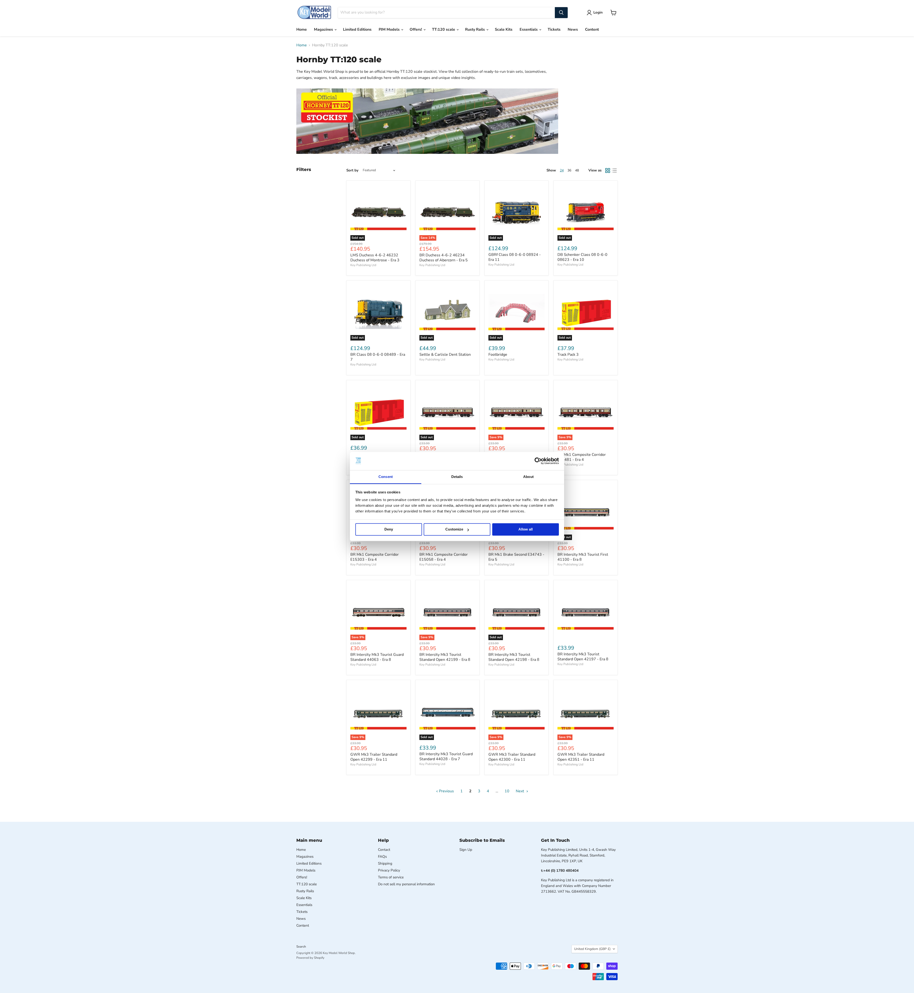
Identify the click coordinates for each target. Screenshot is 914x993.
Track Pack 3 (568, 354)
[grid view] (607, 170)
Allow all (525, 529)
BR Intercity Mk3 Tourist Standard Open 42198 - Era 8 (513, 657)
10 (507, 791)
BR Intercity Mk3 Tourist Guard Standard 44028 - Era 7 (446, 756)
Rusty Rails (475, 29)
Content (592, 29)
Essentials (529, 29)
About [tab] (528, 477)
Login (598, 12)
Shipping (385, 863)
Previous (446, 791)
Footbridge (497, 354)
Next (520, 791)
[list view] (614, 170)
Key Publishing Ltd (363, 265)
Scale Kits (503, 29)
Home (301, 29)
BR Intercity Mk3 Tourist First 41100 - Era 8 (582, 557)
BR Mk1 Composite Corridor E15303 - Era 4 (374, 557)
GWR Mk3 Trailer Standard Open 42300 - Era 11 (511, 757)
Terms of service (391, 877)
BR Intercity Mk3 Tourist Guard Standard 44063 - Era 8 (377, 657)
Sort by (352, 170)
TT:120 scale (444, 29)
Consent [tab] (385, 477)
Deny (388, 529)
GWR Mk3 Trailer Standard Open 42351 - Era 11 (580, 757)
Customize (454, 529)
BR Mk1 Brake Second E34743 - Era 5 (516, 557)
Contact (384, 849)
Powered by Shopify (310, 958)
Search (301, 946)
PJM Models (390, 29)
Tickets (554, 29)
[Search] (561, 12)
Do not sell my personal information (406, 884)
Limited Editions (357, 29)
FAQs (382, 856)
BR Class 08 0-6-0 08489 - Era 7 (377, 357)
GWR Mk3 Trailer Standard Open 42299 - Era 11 (373, 757)
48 (577, 170)
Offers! (416, 29)
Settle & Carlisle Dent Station (445, 354)
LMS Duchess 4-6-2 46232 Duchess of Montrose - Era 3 (374, 258)
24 (562, 170)
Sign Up (465, 849)
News (573, 29)
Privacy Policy (389, 870)
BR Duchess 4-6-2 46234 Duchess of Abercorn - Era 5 (443, 258)
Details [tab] (457, 477)
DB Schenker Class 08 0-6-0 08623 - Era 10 (582, 257)
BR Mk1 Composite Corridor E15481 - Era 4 (581, 457)
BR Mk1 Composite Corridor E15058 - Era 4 (443, 557)
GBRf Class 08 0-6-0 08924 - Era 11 (514, 257)
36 (569, 170)
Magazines (324, 29)
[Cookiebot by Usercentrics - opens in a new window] (538, 461)
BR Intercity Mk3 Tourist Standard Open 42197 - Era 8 (582, 657)
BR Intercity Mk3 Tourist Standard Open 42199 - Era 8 (444, 657)
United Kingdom (592, 949)
